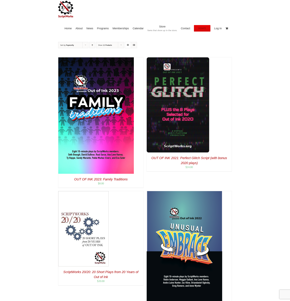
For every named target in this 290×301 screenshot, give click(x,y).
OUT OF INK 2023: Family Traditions (101, 179)
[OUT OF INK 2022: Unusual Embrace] (184, 192)
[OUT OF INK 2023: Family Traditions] (96, 59)
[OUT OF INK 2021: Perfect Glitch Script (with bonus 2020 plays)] (178, 59)
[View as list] (134, 45)
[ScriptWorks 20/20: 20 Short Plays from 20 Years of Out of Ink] (83, 192)
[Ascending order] (92, 45)
